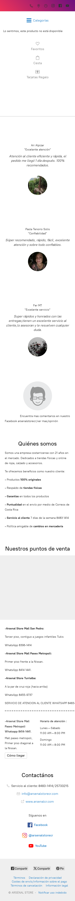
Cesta (37, 63)
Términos (19, 877)
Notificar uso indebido (52, 892)
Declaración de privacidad (45, 877)
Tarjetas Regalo (38, 77)
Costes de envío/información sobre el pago (39, 881)
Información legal (57, 885)
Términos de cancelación (26, 885)
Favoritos (37, 49)
